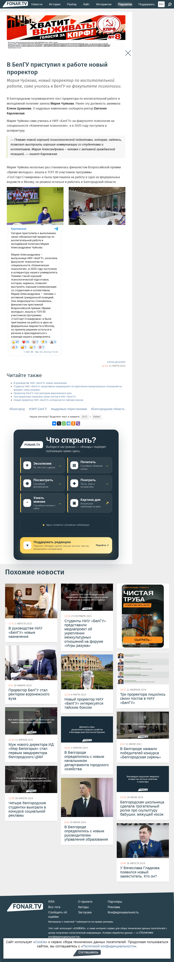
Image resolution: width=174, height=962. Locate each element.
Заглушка (85, 912)
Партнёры (115, 902)
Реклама (114, 907)
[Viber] (78, 423)
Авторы (83, 907)
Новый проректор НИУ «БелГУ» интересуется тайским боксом (48, 400)
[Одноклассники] (73, 423)
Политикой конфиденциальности (108, 946)
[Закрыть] (128, 53)
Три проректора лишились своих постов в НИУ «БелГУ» (45, 396)
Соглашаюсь (88, 952)
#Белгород (17, 409)
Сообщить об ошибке (57, 914)
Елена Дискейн (116, 362)
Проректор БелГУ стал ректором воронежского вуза (43, 393)
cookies (79, 928)
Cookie (40, 942)
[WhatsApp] (64, 423)
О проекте (85, 902)
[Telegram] (68, 423)
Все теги (54, 907)
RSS (51, 902)
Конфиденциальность (123, 912)
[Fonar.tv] (15, 4)
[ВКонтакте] (54, 423)
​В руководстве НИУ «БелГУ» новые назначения (40, 383)
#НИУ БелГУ (38, 409)
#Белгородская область (108, 409)
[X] (59, 423)
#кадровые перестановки (69, 409)
